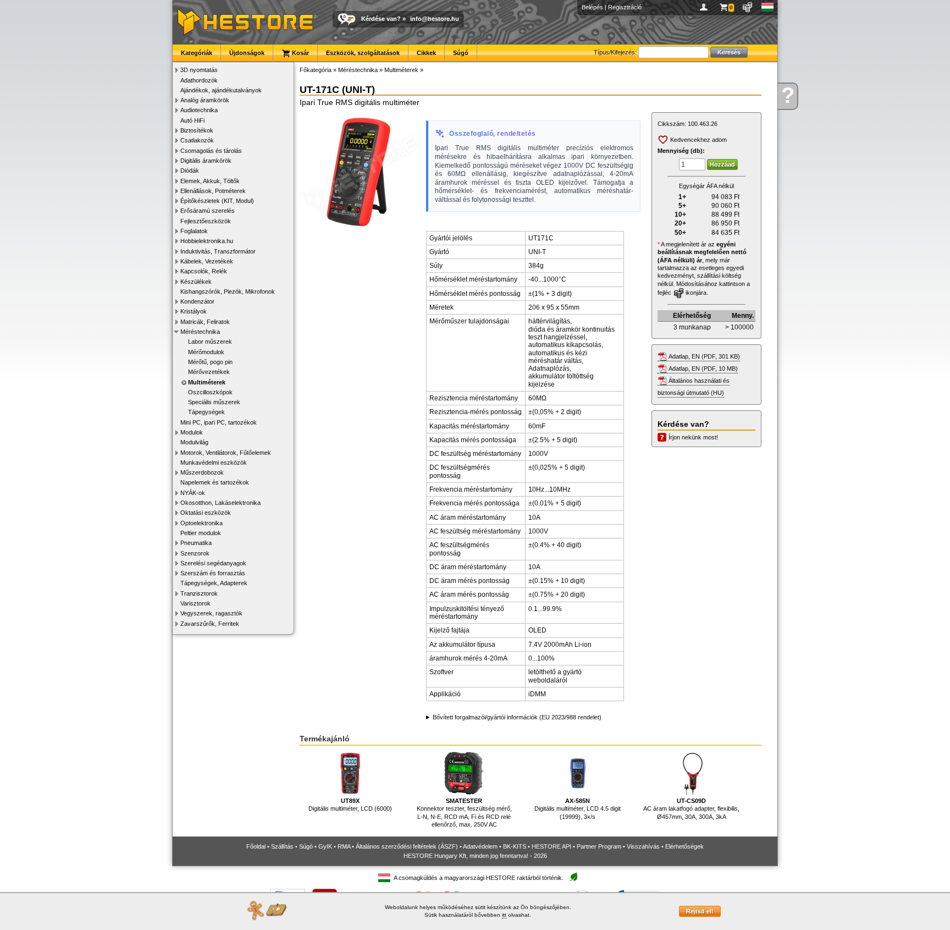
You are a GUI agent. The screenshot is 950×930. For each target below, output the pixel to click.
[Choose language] (767, 7)
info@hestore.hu (434, 18)
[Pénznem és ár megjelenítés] (748, 7)
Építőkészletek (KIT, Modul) (217, 200)
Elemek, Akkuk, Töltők (210, 181)
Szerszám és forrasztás (212, 573)
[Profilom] (705, 7)
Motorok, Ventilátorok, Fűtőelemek (225, 452)
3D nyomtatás (199, 70)
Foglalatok (194, 231)
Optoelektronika (201, 523)
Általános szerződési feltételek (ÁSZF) (407, 846)
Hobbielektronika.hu (206, 241)
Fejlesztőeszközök (205, 221)
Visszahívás (643, 846)
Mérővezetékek (209, 371)
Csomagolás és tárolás (211, 150)
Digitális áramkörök (205, 160)
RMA (344, 846)
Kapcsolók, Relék (203, 271)
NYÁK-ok (192, 492)
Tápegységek (206, 412)
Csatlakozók (197, 140)
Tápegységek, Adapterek (213, 583)
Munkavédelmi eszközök (213, 462)
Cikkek (426, 52)
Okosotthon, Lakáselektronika (220, 502)
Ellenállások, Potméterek (213, 191)
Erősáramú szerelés (207, 210)
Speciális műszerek (214, 402)
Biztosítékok (196, 130)
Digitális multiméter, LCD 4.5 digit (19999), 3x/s (577, 808)
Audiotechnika (199, 110)
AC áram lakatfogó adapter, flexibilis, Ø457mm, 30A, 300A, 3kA (691, 808)
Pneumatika (196, 543)
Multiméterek (206, 382)
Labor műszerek (210, 341)
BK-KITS (514, 846)
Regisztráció (625, 7)
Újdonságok (246, 52)
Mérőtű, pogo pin (210, 362)
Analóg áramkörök (204, 100)
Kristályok (193, 311)
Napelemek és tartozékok (214, 482)
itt (504, 915)
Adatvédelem (480, 846)
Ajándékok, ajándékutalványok (221, 90)
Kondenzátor (197, 301)
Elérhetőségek (684, 846)
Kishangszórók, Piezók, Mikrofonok (227, 291)
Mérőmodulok (206, 352)
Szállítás (282, 846)
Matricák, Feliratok (205, 321)
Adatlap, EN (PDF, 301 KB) (704, 356)
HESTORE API (551, 846)
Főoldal (256, 846)
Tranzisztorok (199, 593)
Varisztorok (195, 603)
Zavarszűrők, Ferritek (209, 623)
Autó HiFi (192, 120)
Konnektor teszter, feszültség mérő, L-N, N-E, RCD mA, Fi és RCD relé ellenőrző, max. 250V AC (464, 812)
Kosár (299, 52)
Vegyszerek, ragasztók (211, 613)
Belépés (592, 7)
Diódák (189, 170)
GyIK (325, 846)
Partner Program (599, 846)
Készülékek (196, 281)
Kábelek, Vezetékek (206, 261)
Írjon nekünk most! (693, 437)
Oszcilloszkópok (210, 392)
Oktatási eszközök (205, 512)
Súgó (460, 52)
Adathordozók (199, 80)
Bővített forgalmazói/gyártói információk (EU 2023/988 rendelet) (517, 717)
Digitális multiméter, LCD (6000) (350, 804)
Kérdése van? (381, 18)
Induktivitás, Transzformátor (218, 251)
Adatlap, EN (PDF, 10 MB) (703, 368)
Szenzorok (194, 553)
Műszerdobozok (202, 472)
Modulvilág (194, 442)
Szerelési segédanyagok (213, 563)
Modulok (191, 432)
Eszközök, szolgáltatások (363, 52)
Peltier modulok (200, 533)
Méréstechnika (200, 331)
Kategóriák (196, 52)
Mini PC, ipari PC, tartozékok (218, 422)
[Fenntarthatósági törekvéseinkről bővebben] (573, 877)
